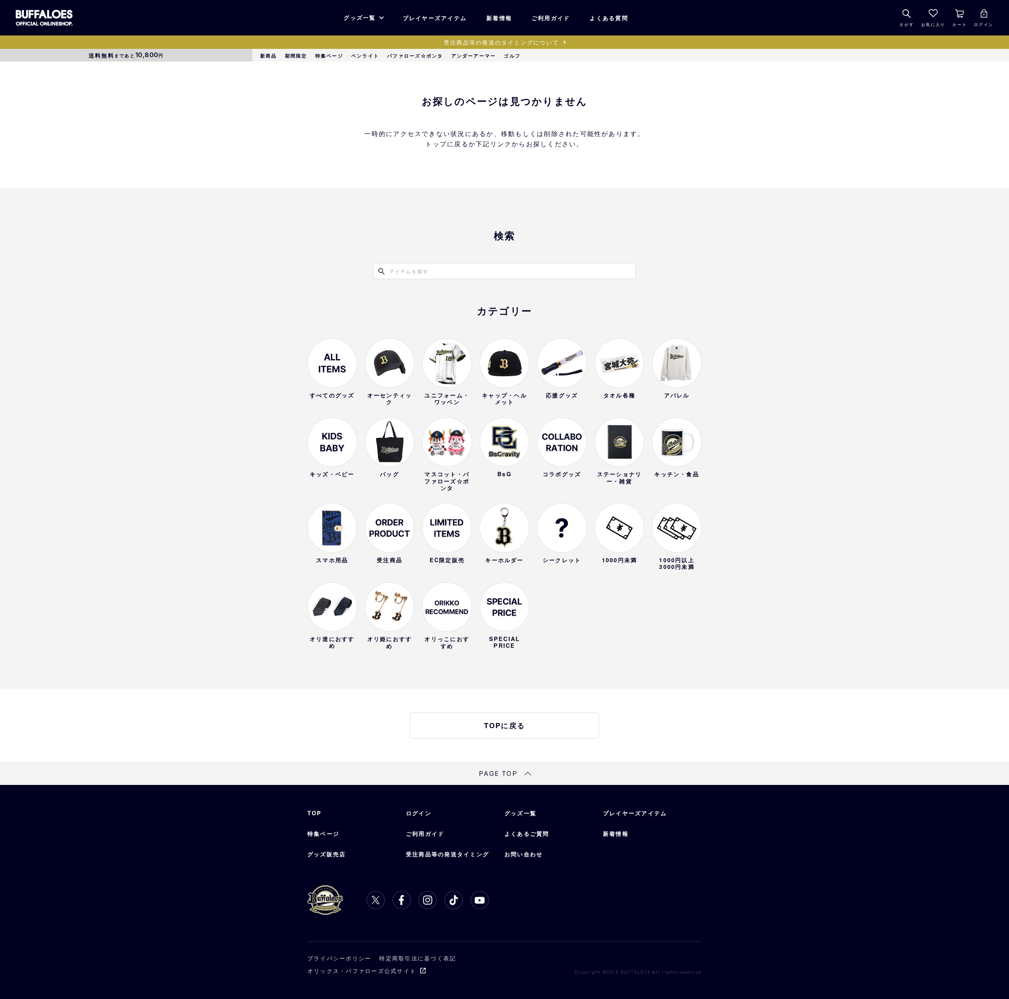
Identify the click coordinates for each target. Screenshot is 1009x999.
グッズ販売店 (326, 854)
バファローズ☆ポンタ (415, 55)
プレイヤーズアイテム (435, 18)
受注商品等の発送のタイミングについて (501, 42)
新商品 (268, 55)
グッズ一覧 (360, 17)
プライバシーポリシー (339, 958)
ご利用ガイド (551, 18)
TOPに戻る (504, 725)
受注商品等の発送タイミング (447, 854)
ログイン (419, 813)
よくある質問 (609, 18)
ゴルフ (512, 55)
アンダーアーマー (473, 55)
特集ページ (329, 55)
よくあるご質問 (526, 833)
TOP (314, 813)
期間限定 (296, 55)
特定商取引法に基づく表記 (417, 958)
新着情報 (499, 18)
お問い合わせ (523, 854)
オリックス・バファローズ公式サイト (361, 971)
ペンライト (365, 55)
